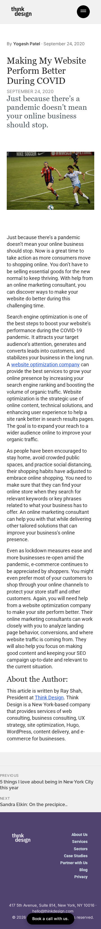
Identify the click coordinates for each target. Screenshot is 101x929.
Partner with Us (74, 863)
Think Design (49, 697)
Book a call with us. (50, 918)
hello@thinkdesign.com (53, 911)
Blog (83, 870)
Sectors (81, 849)
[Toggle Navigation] (83, 11)
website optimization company (45, 364)
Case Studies (76, 856)
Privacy (81, 877)
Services (80, 841)
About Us (80, 834)
